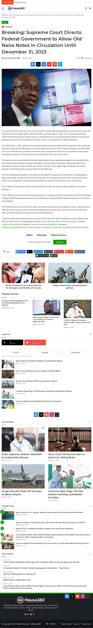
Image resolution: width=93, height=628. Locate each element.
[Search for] (90, 9)
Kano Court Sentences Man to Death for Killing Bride (38, 371)
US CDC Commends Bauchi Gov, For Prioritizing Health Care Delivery (15, 303)
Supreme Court (59, 235)
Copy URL (60, 242)
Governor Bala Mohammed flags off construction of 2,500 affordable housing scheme (52, 543)
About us (76, 624)
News (11, 15)
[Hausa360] (16, 8)
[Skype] (60, 64)
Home (5, 15)
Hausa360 (66, 227)
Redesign (42, 235)
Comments (75, 352)
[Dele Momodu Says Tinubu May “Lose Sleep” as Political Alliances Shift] (46, 307)
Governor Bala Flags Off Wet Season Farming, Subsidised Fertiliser (44, 391)
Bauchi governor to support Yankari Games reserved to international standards (49, 512)
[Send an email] (19, 58)
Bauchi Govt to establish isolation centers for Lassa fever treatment (44, 529)
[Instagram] (33, 614)
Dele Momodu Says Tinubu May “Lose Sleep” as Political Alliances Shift (46, 319)
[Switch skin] (86, 9)
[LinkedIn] (44, 64)
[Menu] (3, 9)
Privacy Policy (86, 624)
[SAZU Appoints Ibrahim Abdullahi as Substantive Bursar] (8, 364)
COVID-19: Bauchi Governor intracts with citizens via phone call (77, 322)
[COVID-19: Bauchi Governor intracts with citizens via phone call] (77, 309)
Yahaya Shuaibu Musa (10, 58)
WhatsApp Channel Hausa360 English (62, 221)
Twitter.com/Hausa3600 (11, 224)
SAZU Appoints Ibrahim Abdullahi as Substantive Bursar (39, 361)
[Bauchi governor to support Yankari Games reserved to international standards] (8, 515)
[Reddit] (54, 64)
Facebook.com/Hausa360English (44, 224)
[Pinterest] (49, 64)
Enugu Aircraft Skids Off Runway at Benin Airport (32, 2)
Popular (45, 352)
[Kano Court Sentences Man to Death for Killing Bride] (8, 374)
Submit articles (66, 624)
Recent (16, 352)
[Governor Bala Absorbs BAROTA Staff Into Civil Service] (8, 404)
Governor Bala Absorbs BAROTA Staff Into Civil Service (39, 401)
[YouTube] (31, 614)
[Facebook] (33, 64)
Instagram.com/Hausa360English (15, 227)
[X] (38, 64)
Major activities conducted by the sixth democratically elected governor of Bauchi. (51, 522)
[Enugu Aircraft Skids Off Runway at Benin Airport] (8, 384)
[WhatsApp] (36, 614)
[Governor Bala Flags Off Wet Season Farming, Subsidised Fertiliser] (8, 394)
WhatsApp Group (39, 221)
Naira (30, 235)
